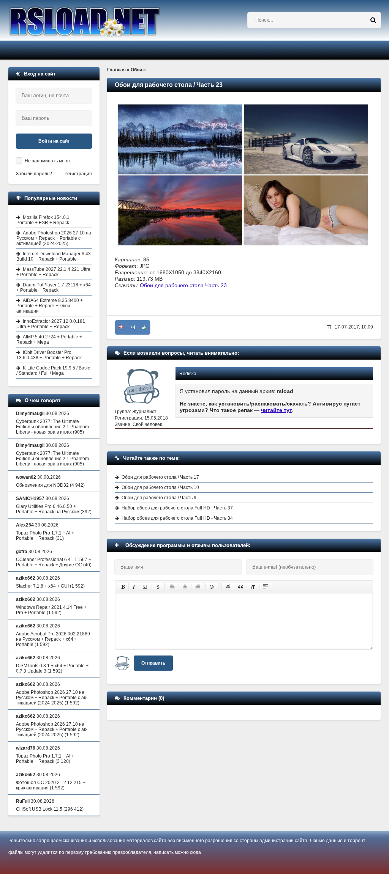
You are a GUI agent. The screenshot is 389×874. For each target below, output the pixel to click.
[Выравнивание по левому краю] (172, 587)
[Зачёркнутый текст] (158, 587)
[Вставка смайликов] (212, 587)
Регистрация (78, 173)
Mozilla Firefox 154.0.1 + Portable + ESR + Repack (44, 220)
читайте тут (276, 410)
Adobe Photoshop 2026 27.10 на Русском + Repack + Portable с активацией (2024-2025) (53, 238)
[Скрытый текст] (227, 587)
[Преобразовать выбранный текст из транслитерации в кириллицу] (253, 587)
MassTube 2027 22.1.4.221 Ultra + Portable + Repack (53, 272)
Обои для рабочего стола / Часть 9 (159, 497)
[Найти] (373, 20)
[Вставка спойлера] (265, 587)
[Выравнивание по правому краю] (197, 587)
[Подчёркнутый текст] (145, 587)
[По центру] (185, 587)
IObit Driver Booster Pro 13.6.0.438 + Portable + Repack (49, 355)
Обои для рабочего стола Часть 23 (183, 285)
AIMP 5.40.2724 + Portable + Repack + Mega (49, 339)
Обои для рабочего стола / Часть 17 (160, 477)
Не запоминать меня (47, 160)
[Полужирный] (123, 587)
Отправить (153, 663)
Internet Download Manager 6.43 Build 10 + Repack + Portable (53, 256)
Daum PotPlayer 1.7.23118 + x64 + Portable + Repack (53, 287)
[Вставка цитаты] (240, 587)
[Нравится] (144, 327)
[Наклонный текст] (133, 587)
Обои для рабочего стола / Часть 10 (160, 487)
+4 (132, 327)
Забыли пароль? (34, 173)
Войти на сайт (54, 141)
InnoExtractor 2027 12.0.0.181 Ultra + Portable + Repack (50, 324)
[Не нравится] (121, 327)
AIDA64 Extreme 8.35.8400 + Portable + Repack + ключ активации (49, 306)
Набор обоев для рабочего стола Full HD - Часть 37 (177, 508)
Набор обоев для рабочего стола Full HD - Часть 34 (177, 518)
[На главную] (104, 20)
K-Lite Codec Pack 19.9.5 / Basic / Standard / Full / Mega (53, 370)
